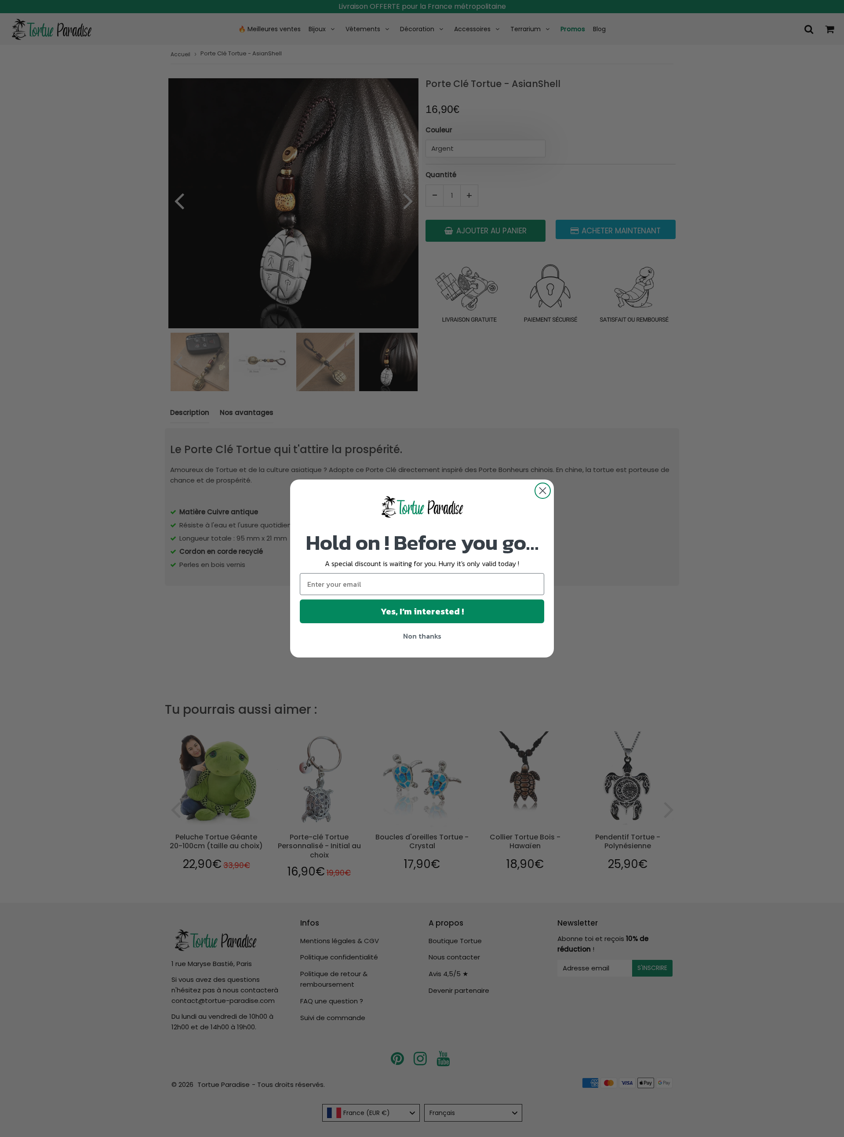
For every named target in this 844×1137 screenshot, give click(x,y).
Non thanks (422, 636)
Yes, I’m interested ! (422, 611)
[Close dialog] (542, 490)
